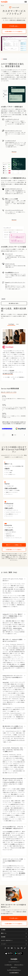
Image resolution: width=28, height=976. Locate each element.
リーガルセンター (8, 964)
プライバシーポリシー (18, 964)
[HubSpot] (4, 2)
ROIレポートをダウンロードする (8, 392)
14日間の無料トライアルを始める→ (15, 31)
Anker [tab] (17, 324)
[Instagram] (8, 948)
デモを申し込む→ (17, 26)
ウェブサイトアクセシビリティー (14, 970)
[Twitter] (15, 948)
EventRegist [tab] (11, 324)
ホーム (2, 5)
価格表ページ (8, 557)
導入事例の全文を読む (8, 373)
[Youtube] (11, 948)
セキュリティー (14, 967)
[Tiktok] (25, 948)
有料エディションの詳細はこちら (16, 545)
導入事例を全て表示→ (14, 303)
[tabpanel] (14, 354)
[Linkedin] (18, 948)
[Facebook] (5, 948)
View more (14, 151)
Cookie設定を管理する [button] (14, 972)
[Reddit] (21, 948)
